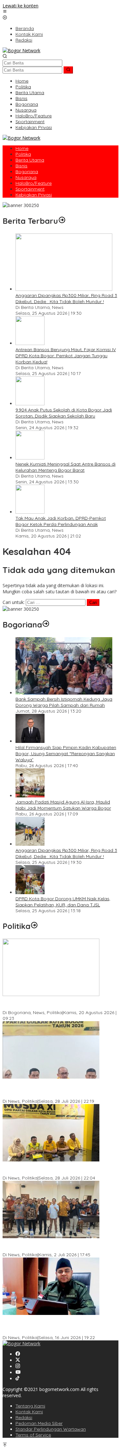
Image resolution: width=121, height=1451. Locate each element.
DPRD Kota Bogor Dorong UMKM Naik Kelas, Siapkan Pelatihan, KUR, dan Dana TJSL (62, 902)
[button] (68, 70)
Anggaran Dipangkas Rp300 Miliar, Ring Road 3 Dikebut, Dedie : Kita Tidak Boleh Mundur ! (66, 298)
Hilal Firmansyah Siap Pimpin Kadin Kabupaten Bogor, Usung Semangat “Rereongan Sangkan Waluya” (65, 754)
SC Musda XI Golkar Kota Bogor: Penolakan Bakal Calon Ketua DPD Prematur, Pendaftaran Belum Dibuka (55, 1089)
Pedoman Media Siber (39, 1423)
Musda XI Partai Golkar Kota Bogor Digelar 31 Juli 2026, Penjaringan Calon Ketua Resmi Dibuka (55, 1169)
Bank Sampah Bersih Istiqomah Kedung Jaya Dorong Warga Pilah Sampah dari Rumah (63, 702)
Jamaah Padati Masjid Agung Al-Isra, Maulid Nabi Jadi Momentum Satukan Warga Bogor (63, 805)
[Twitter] (17, 1360)
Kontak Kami (29, 1412)
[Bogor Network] (21, 50)
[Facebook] (17, 1354)
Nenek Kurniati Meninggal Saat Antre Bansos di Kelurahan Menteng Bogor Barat (65, 467)
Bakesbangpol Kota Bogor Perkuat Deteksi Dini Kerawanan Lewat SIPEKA (53, 1004)
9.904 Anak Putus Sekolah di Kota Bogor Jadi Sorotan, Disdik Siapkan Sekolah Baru (63, 413)
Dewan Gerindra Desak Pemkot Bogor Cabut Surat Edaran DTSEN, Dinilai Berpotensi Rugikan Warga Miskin (57, 1326)
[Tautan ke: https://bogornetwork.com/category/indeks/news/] (34, 926)
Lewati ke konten (20, 6)
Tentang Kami (30, 1406)
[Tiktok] (17, 1379)
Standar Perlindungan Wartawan (50, 1429)
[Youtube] (18, 1372)
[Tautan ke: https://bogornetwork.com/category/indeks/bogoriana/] (46, 624)
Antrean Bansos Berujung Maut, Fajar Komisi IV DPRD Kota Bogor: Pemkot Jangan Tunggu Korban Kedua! (65, 356)
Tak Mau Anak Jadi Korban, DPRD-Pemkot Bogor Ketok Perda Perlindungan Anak (60, 521)
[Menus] (5, 12)
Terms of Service (33, 1435)
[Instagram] (17, 1366)
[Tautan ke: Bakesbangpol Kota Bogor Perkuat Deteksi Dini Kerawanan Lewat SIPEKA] (51, 994)
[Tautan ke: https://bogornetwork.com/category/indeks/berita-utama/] (62, 221)
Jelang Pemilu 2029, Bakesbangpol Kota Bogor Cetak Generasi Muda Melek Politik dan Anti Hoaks (60, 1246)
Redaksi (23, 1417)
